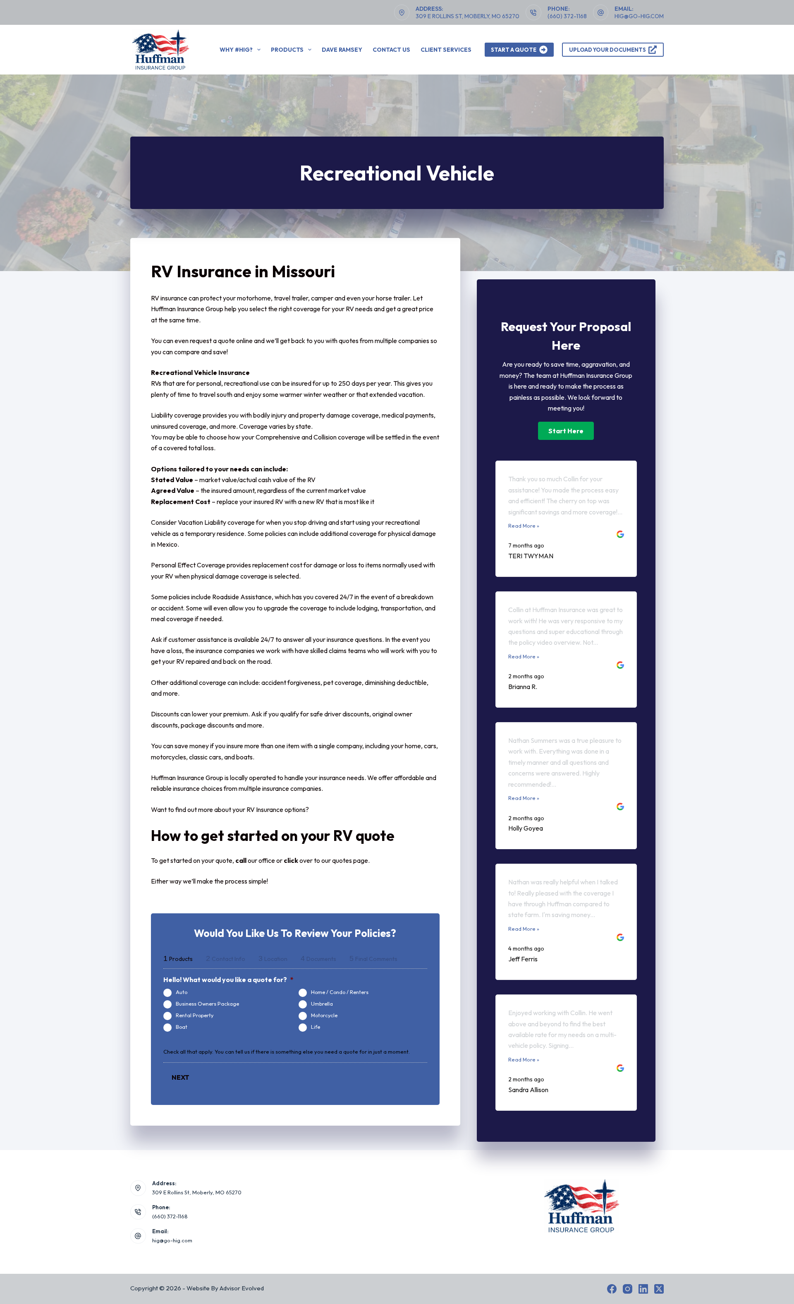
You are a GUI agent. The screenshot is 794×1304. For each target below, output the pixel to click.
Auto (181, 992)
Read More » (523, 525)
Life (315, 1026)
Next (180, 1077)
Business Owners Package (207, 1003)
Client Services (446, 49)
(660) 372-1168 (567, 16)
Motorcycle (324, 1015)
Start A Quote (513, 49)
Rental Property (194, 1015)
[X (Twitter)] (659, 1289)
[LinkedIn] (643, 1289)
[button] (566, 431)
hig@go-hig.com (639, 16)
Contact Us (391, 49)
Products (287, 49)
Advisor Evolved (242, 1288)
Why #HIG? (236, 49)
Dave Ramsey (342, 49)
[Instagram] (627, 1289)
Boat (181, 1026)
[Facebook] (612, 1289)
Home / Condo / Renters (339, 992)
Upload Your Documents (607, 49)
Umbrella (322, 1003)
